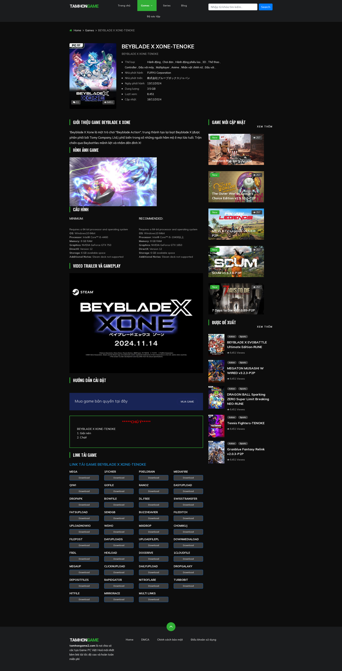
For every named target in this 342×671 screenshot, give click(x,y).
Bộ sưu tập (153, 16)
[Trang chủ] (84, 639)
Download (84, 477)
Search (265, 7)
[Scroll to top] (171, 626)
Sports (243, 336)
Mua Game (187, 401)
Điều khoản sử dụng (203, 639)
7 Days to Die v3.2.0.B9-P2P (233, 310)
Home (77, 30)
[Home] (84, 6)
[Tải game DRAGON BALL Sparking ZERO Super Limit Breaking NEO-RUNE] (216, 397)
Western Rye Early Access (232, 161)
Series (166, 5)
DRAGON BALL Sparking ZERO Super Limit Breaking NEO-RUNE (248, 399)
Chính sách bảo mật (170, 639)
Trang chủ (124, 5)
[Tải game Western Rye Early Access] (236, 149)
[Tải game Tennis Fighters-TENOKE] (216, 426)
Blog (184, 5)
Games (145, 5)
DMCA (145, 639)
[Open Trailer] (136, 323)
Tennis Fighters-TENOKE (246, 423)
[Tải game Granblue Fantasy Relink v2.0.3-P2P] (216, 452)
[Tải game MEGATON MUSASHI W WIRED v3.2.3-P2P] (216, 371)
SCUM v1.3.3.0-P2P (226, 273)
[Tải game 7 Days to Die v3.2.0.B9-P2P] (236, 298)
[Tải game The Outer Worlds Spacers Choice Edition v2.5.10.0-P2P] (236, 186)
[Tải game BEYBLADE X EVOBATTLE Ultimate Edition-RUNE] (216, 345)
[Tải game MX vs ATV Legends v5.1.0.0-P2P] (236, 223)
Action (232, 336)
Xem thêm (265, 126)
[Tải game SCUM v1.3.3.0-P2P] (236, 261)
